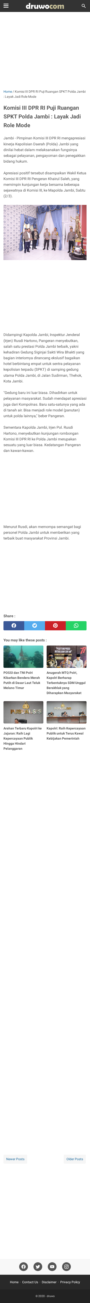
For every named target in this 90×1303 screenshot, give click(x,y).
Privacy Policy (70, 1282)
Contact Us (30, 1282)
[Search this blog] (84, 6)
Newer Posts (15, 1159)
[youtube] (52, 1266)
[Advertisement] (45, 51)
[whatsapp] (76, 625)
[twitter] (34, 625)
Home (14, 1282)
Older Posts (74, 1159)
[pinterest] (55, 625)
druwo (51, 1296)
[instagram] (66, 1266)
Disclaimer (49, 1282)
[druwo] (45, 6)
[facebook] (13, 625)
